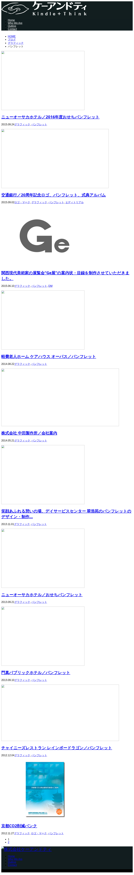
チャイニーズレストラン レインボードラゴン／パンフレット (56, 747)
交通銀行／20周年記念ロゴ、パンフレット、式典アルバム (53, 194)
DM (50, 286)
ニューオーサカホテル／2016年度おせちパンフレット (50, 116)
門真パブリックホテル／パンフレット (35, 672)
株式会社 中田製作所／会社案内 (29, 433)
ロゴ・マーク (22, 202)
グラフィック (22, 124)
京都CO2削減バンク (19, 825)
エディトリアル (74, 202)
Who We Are (15, 23)
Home (11, 20)
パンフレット (39, 124)
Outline (12, 26)
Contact (12, 29)
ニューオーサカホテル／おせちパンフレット (42, 594)
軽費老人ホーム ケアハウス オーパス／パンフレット (48, 356)
